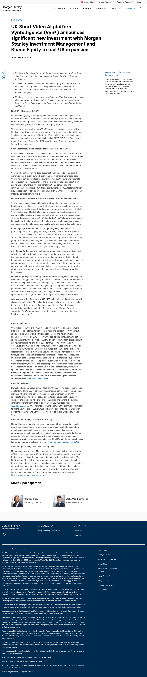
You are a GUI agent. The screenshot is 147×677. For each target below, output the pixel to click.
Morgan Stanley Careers (47, 531)
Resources (101, 8)
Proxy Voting (103, 576)
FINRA (13, 633)
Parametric (78, 535)
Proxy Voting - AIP (105, 581)
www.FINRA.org (32, 562)
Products (74, 8)
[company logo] (12, 8)
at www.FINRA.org (38, 560)
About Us (115, 8)
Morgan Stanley (44, 526)
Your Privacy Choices (106, 559)
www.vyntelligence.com (37, 379)
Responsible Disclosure (42, 657)
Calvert (76, 531)
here (80, 576)
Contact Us (130, 9)
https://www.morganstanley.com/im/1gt (61, 442)
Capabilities (59, 8)
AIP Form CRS (103, 590)
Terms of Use (102, 564)
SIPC (18, 633)
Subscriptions (102, 550)
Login (139, 2)
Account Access (124, 2)
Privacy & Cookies (104, 555)
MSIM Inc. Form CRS (106, 585)
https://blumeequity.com (20, 406)
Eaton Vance (79, 526)
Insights (87, 8)
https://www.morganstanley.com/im (27, 475)
